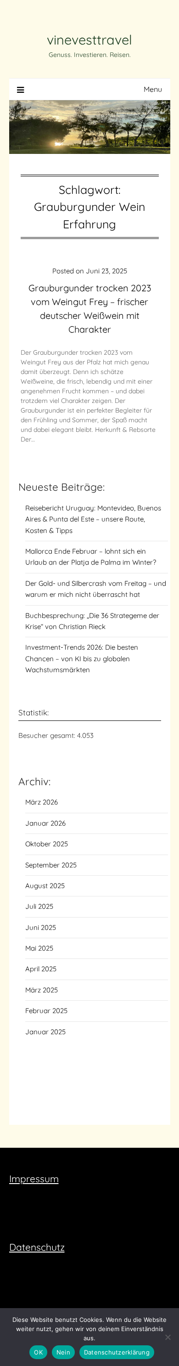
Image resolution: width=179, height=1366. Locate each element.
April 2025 (40, 968)
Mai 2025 (39, 948)
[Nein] (167, 1337)
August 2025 (45, 885)
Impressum (34, 1179)
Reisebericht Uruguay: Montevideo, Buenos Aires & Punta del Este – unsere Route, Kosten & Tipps (93, 519)
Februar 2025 (46, 1010)
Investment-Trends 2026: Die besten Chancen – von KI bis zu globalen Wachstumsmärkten (81, 658)
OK (38, 1352)
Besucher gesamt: (47, 735)
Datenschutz (37, 1247)
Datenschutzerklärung (117, 1352)
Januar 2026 (45, 823)
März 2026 (41, 802)
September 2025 (51, 865)
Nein (63, 1352)
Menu (153, 89)
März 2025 (41, 990)
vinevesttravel (89, 39)
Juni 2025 (40, 927)
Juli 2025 (39, 906)
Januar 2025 (45, 1031)
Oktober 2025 (46, 843)
